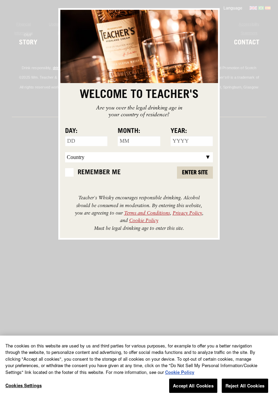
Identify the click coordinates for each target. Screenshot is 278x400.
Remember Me (99, 172)
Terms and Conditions (147, 213)
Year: (179, 130)
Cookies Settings (23, 385)
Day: (71, 130)
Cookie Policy (143, 220)
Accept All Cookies (193, 385)
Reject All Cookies (244, 385)
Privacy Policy (187, 213)
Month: (129, 130)
